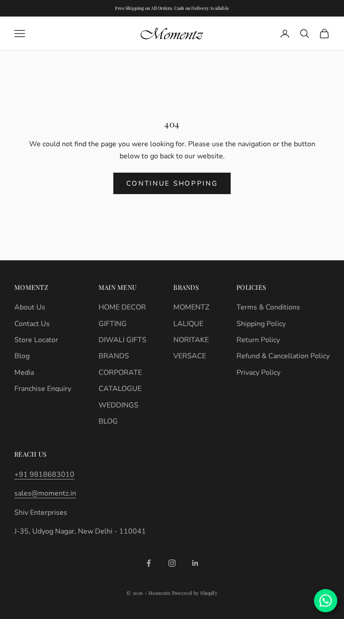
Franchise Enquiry (42, 389)
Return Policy (258, 340)
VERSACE (189, 356)
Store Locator (36, 340)
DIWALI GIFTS (122, 340)
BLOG (108, 421)
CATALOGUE (120, 389)
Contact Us (32, 324)
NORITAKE (191, 340)
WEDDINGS (118, 405)
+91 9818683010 (44, 474)
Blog (22, 356)
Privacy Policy (258, 372)
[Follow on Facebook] (148, 563)
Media (24, 372)
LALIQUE (188, 324)
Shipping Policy (261, 324)
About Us (29, 307)
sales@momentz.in (45, 493)
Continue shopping (172, 183)
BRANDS (114, 356)
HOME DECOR (122, 307)
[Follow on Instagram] (172, 563)
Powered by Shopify (195, 592)
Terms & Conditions (268, 307)
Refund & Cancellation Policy (283, 356)
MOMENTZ (191, 307)
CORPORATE (120, 372)
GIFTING (113, 324)
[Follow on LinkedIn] (195, 563)
